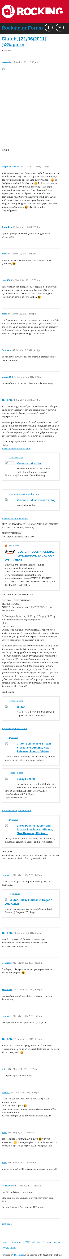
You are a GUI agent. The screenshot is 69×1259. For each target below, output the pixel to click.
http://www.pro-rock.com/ (14, 728)
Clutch (21, 707)
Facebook (49, 27)
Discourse (19, 1255)
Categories (16, 1242)
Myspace (13, 737)
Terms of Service (51, 1242)
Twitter (60, 27)
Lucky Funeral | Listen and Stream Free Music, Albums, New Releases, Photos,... (35, 829)
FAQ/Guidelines (32, 1242)
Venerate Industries (29, 463)
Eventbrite (14, 545)
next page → (8, 1224)
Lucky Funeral (26, 778)
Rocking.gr (14, 894)
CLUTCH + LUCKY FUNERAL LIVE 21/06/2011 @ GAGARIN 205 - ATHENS (29, 555)
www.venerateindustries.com (16, 448)
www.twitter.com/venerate (15, 518)
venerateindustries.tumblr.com (24, 494)
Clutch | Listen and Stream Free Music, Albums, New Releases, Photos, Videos (34, 747)
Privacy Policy (9, 1247)
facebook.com (16, 457)
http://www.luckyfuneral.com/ (16, 810)
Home (5, 1242)
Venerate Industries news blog (36, 500)
